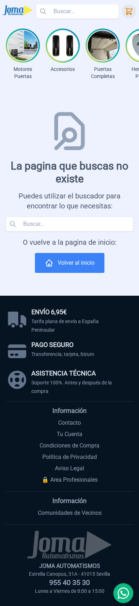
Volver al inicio (76, 262)
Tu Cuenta (69, 434)
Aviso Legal (69, 468)
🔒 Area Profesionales (70, 479)
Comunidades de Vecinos (70, 512)
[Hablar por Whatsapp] (123, 593)
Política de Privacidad (69, 457)
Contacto (69, 422)
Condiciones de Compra (69, 445)
